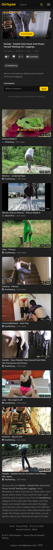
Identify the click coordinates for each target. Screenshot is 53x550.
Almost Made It (9, 139)
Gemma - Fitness (10, 286)
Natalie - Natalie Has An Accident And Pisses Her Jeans (24, 475)
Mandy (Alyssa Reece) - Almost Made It (21, 212)
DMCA (34, 529)
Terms (12, 526)
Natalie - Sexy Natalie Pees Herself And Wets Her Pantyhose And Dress (24, 361)
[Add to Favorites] (13, 56)
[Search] (41, 4)
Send (44, 89)
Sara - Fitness (9, 249)
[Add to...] (20, 56)
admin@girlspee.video (27, 545)
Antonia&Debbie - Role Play (15, 323)
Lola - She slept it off (12, 400)
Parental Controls (23, 529)
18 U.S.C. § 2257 (36, 526)
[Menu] (48, 4)
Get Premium (27, 34)
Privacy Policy (22, 526)
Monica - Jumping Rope (13, 175)
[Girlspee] (9, 4)
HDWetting (9, 142)
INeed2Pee (9, 216)
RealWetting (12, 66)
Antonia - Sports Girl (12, 436)
